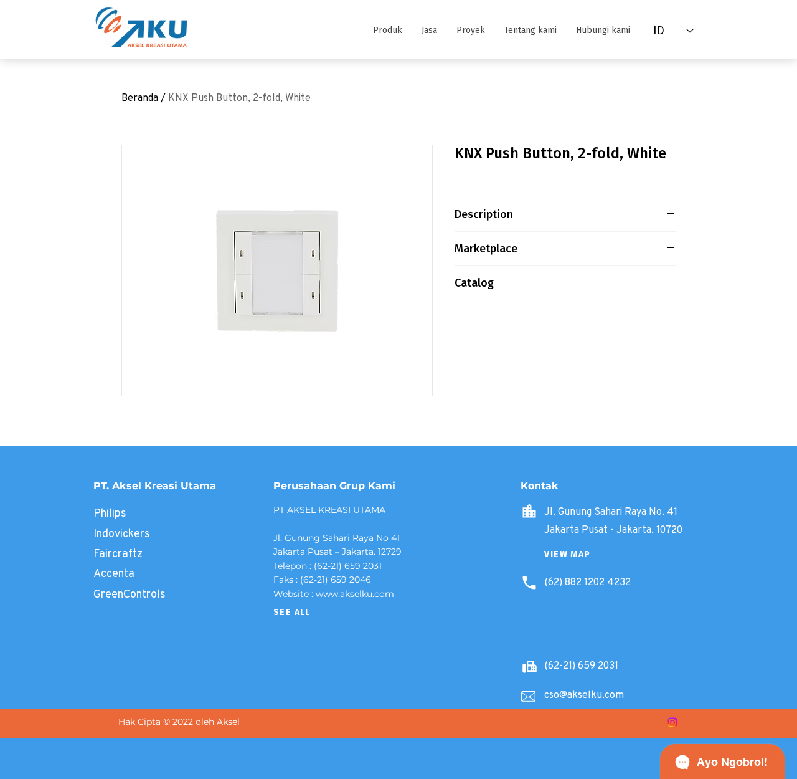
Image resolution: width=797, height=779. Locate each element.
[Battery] (529, 666)
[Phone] (529, 582)
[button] (387, 30)
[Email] (528, 696)
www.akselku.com (355, 594)
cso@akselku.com (584, 694)
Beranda (139, 97)
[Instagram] (672, 722)
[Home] (529, 511)
